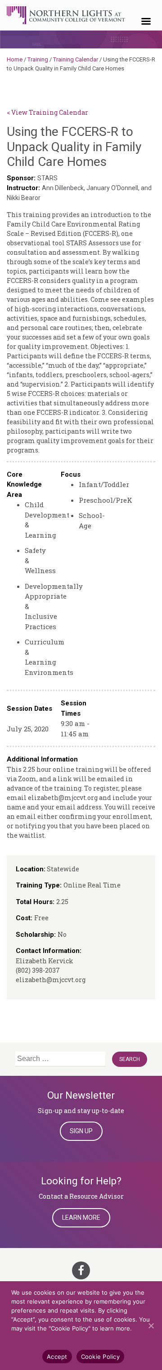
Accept (57, 1356)
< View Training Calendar (47, 112)
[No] (150, 1325)
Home (14, 59)
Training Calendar (75, 59)
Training (37, 59)
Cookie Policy (100, 1356)
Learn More (81, 1217)
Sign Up (81, 1131)
